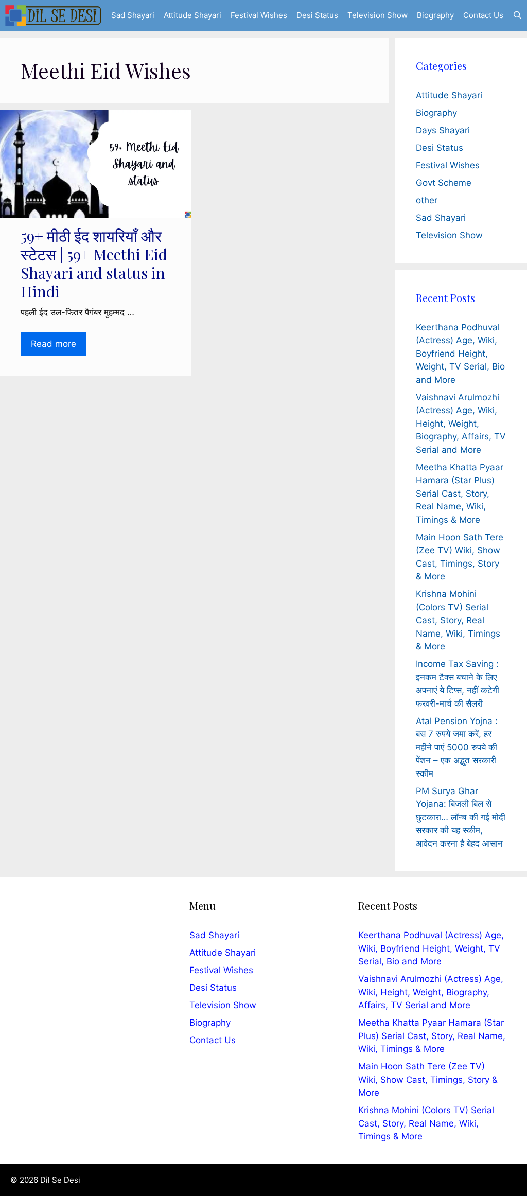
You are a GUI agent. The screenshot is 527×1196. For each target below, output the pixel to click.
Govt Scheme (443, 183)
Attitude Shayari (192, 15)
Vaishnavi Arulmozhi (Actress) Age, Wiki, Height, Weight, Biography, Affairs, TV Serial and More (461, 423)
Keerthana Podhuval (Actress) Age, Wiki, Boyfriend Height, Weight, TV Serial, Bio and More (460, 353)
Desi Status (317, 15)
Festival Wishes (259, 15)
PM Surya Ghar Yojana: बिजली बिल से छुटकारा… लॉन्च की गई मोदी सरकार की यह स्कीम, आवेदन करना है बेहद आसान (460, 817)
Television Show (377, 15)
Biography (435, 15)
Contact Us (483, 15)
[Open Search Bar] (517, 15)
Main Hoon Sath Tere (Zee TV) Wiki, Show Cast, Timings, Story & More (428, 1079)
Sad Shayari (132, 15)
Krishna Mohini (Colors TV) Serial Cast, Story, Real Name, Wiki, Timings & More (458, 620)
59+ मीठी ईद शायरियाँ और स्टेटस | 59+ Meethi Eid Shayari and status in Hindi (94, 263)
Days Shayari (443, 130)
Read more (53, 344)
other (426, 200)
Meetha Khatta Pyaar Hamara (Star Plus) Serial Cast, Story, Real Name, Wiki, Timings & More (459, 493)
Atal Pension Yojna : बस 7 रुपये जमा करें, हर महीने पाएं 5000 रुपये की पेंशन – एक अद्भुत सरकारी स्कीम (457, 747)
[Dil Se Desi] (53, 15)
